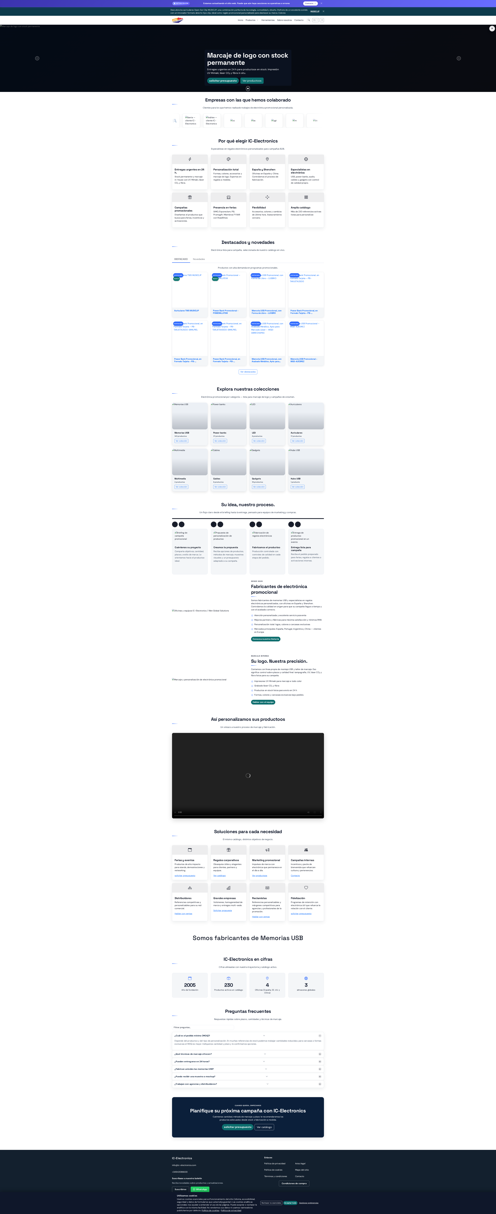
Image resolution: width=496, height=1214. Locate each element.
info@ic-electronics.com (184, 1165)
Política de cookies (273, 1169)
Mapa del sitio (302, 1169)
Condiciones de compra (294, 1183)
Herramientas (268, 20)
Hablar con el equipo (263, 702)
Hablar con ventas (183, 913)
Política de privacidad (274, 1163)
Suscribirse (180, 1189)
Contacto (309, 3)
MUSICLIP (315, 11)
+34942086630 (180, 1172)
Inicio (240, 20)
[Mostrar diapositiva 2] (248, 88)
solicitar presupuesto (185, 875)
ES (314, 20)
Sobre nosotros (284, 20)
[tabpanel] (248, 320)
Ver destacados (248, 371)
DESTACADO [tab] (181, 259)
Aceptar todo (290, 1203)
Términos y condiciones (275, 1176)
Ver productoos (259, 875)
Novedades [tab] (199, 259)
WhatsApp (201, 1189)
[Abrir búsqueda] (309, 20)
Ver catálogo (219, 875)
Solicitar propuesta (222, 910)
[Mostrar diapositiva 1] (244, 88)
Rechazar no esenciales (271, 1203)
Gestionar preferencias (308, 1203)
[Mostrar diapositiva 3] (252, 88)
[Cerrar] (321, 3)
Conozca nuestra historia (266, 639)
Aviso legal (300, 1163)
